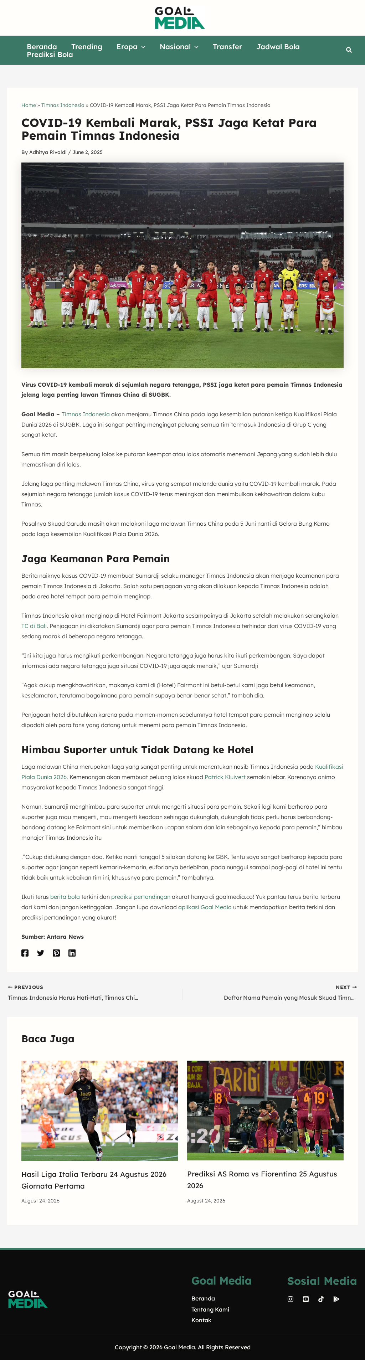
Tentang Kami (210, 1309)
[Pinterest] (56, 953)
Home (28, 105)
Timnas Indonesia (62, 105)
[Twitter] (40, 953)
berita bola (65, 896)
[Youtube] (306, 1299)
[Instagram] (290, 1299)
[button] (141, 47)
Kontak (201, 1320)
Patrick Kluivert (225, 777)
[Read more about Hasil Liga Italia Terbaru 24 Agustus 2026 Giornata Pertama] (99, 1110)
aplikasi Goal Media (205, 907)
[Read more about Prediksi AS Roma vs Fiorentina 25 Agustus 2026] (265, 1109)
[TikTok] (321, 1299)
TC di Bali (34, 625)
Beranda (203, 1298)
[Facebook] (25, 953)
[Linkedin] (72, 953)
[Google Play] (336, 1299)
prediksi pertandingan (140, 896)
